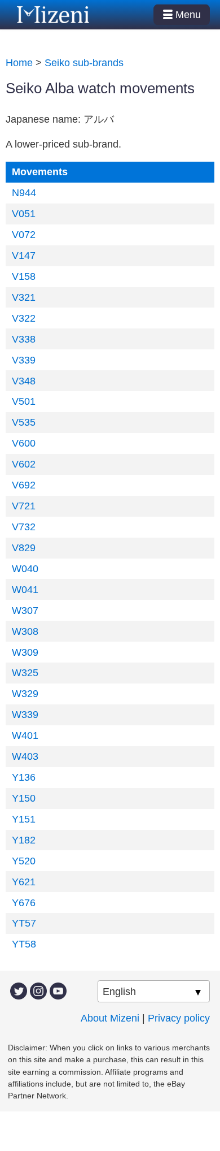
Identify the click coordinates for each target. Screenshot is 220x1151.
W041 (25, 589)
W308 (25, 631)
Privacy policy (179, 1018)
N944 (24, 192)
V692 (24, 485)
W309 (25, 652)
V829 (24, 547)
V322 (24, 318)
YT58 (24, 944)
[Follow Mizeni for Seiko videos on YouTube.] (58, 990)
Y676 (24, 902)
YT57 (24, 923)
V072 (24, 234)
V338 (24, 339)
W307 (25, 610)
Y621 (24, 882)
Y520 (24, 861)
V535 (24, 422)
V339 (24, 360)
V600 (24, 443)
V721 (24, 506)
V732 (24, 527)
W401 (25, 735)
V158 (24, 276)
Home (19, 62)
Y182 (24, 840)
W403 (25, 756)
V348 (24, 381)
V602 (24, 464)
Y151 (24, 819)
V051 (24, 213)
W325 (25, 672)
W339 (25, 714)
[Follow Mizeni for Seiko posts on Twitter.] (18, 990)
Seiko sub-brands (84, 62)
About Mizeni (110, 1018)
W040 (25, 568)
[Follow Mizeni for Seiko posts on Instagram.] (38, 990)
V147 (24, 255)
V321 (24, 297)
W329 (25, 693)
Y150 (24, 798)
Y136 (24, 777)
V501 (24, 401)
